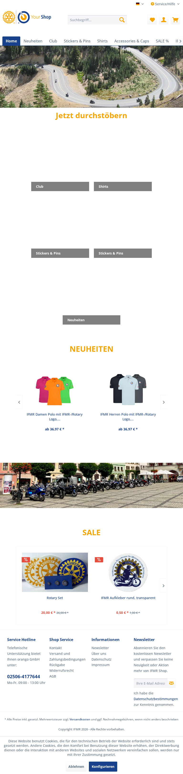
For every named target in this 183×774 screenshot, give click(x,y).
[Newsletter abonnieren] (171, 683)
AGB (52, 676)
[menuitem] (97, 20)
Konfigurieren (103, 766)
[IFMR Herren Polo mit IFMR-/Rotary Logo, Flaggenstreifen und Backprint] (128, 389)
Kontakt (55, 648)
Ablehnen (76, 766)
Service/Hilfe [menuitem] (165, 4)
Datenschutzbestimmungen (156, 699)
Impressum (101, 664)
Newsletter (100, 648)
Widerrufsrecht (61, 670)
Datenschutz (102, 659)
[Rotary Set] (55, 572)
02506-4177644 (23, 676)
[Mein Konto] (163, 20)
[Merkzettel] (152, 20)
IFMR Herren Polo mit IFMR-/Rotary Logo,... (128, 416)
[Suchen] (122, 20)
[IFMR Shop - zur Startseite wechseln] (27, 19)
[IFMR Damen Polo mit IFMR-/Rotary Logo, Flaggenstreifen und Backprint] (54, 389)
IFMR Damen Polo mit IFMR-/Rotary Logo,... (54, 416)
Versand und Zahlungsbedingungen (67, 656)
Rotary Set (55, 598)
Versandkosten (80, 719)
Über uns (99, 653)
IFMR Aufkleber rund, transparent (128, 598)
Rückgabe (57, 664)
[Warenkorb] (175, 20)
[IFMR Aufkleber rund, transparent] (128, 572)
